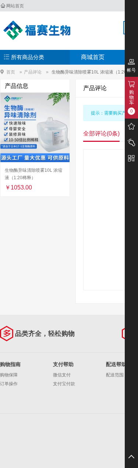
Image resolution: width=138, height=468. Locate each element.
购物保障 (9, 375)
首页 (10, 71)
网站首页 (15, 5)
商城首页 (93, 57)
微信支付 (62, 375)
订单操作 (9, 383)
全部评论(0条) (101, 133)
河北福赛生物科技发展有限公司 (39, 30)
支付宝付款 (64, 383)
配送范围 (115, 375)
